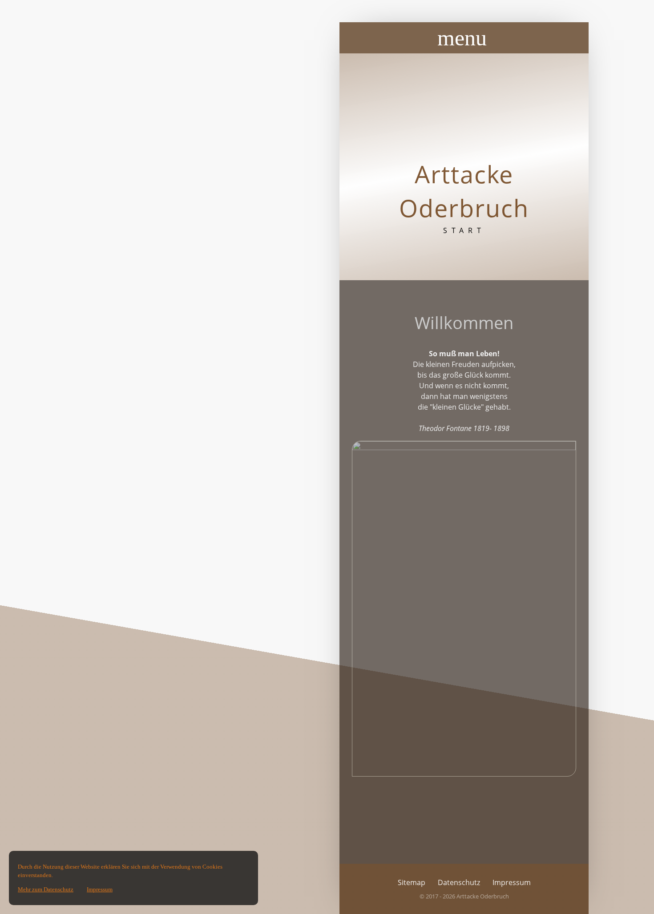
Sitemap (411, 882)
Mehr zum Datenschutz (45, 889)
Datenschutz (459, 882)
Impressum (512, 882)
